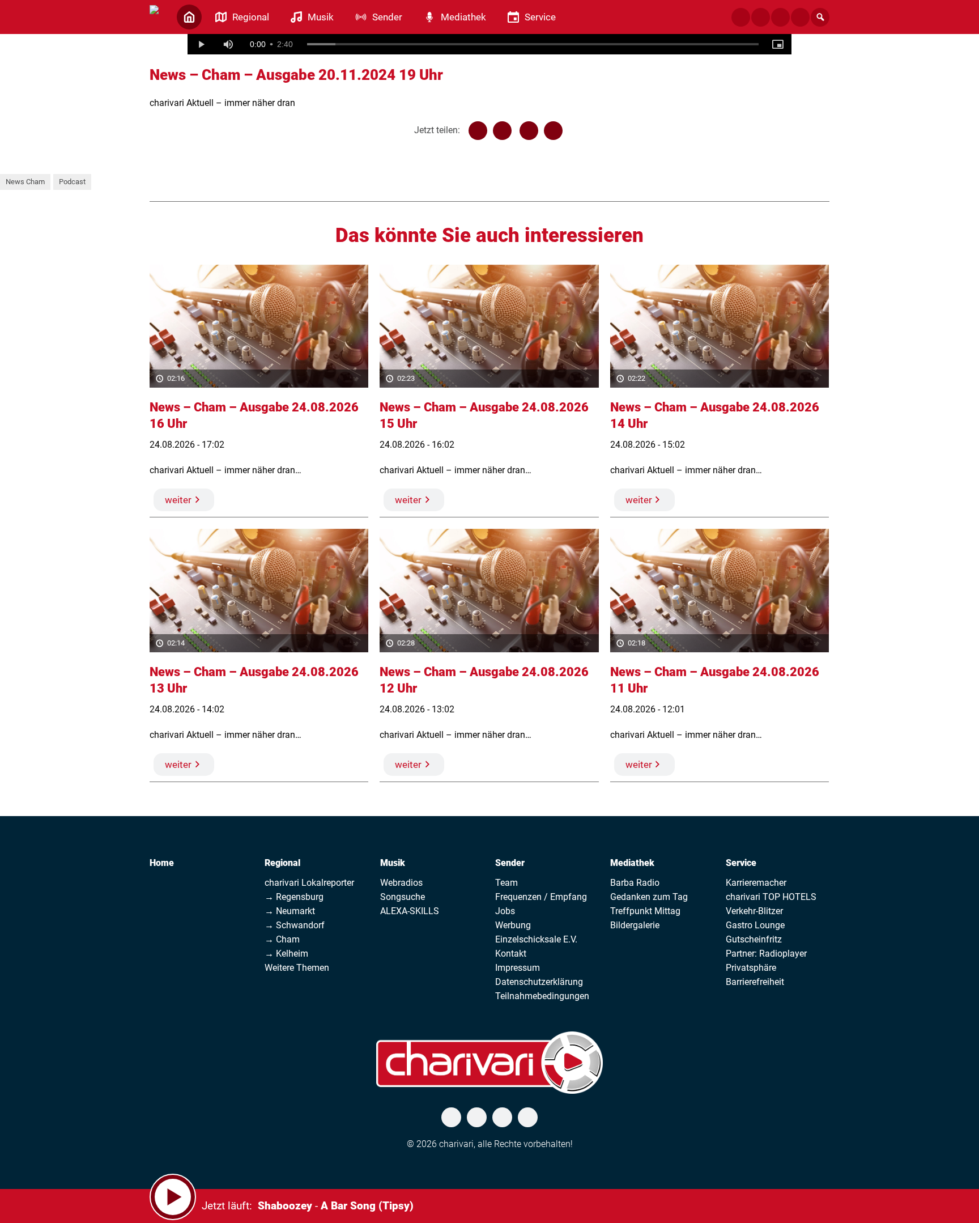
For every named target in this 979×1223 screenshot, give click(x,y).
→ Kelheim (286, 953)
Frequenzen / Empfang (541, 896)
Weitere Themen (297, 967)
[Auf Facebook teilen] (478, 130)
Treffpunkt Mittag (645, 911)
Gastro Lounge (755, 925)
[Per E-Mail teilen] (553, 130)
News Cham (25, 181)
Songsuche (402, 896)
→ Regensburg (294, 896)
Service (741, 862)
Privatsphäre (751, 967)
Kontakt (510, 953)
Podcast (72, 181)
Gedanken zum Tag (649, 896)
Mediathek (632, 862)
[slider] (533, 44)
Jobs (505, 911)
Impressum (517, 967)
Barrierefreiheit (755, 981)
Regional (282, 862)
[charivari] (154, 16)
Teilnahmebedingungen (542, 996)
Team (506, 882)
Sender (510, 862)
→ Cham (282, 939)
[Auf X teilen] (502, 130)
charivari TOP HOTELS (771, 896)
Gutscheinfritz (754, 939)
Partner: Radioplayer (766, 953)
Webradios (401, 882)
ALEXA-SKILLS (409, 911)
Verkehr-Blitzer (754, 911)
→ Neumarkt (290, 911)
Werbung (513, 925)
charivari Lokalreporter (309, 882)
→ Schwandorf (295, 925)
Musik (392, 862)
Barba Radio (634, 882)
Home (162, 862)
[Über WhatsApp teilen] (529, 130)
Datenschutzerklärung (539, 981)
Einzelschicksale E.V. (536, 939)
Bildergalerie (634, 925)
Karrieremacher (756, 882)
